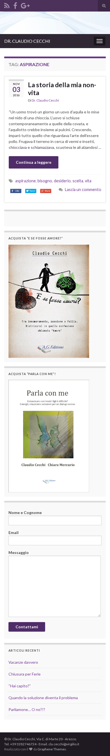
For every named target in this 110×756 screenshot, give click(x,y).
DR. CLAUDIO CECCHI (27, 41)
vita (88, 180)
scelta (77, 180)
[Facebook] (15, 5)
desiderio (62, 180)
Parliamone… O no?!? (26, 709)
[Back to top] (97, 722)
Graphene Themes (52, 749)
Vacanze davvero (23, 662)
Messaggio (18, 552)
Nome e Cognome (25, 512)
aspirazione (25, 180)
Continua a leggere (33, 162)
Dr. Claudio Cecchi (45, 100)
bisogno (45, 180)
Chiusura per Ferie (24, 674)
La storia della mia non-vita (62, 89)
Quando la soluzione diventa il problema (43, 697)
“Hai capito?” (19, 685)
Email (13, 532)
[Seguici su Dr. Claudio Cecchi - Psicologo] (7, 5)
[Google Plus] (25, 5)
